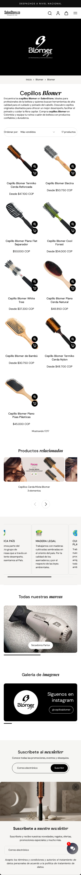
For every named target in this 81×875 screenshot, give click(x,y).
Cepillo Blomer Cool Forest (59, 242)
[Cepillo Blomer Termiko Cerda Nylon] (59, 333)
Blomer (39, 79)
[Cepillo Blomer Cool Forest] (59, 217)
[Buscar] (50, 13)
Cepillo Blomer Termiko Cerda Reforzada (21, 185)
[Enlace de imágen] (40, 629)
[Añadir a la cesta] (35, 173)
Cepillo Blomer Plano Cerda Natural (60, 300)
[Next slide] (46, 504)
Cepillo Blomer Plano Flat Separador (21, 242)
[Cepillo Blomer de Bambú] (21, 333)
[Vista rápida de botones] (35, 166)
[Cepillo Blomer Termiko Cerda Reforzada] (21, 160)
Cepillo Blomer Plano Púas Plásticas (21, 415)
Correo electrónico (18, 850)
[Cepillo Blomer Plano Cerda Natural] (59, 275)
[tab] (6, 175)
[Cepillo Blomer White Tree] (21, 275)
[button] (75, 13)
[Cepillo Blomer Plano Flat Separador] (21, 217)
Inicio (29, 79)
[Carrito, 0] (66, 13)
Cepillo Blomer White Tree (21, 300)
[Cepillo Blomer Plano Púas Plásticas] (21, 390)
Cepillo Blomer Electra (60, 183)
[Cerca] (75, 787)
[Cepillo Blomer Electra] (59, 160)
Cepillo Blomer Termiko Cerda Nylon (59, 357)
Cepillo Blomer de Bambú (21, 356)
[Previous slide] (35, 504)
